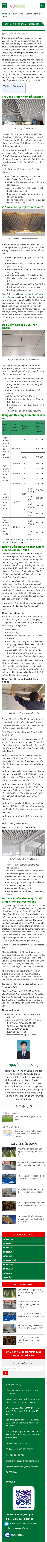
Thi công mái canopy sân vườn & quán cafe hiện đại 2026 (29, 1340)
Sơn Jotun (7, 1252)
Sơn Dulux (8, 1248)
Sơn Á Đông (8, 1256)
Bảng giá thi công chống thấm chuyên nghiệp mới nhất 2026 (29, 1304)
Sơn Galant (8, 1264)
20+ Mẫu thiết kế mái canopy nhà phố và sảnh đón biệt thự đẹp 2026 (31, 1219)
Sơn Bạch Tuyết (10, 1260)
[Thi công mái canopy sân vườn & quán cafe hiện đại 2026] (9, 1206)
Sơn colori (8, 1239)
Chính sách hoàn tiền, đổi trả (19, 1528)
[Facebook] (16, 1106)
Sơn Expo (7, 1243)
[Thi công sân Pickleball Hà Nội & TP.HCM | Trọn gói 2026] (9, 1179)
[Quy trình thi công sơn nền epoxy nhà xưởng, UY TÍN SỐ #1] (9, 1152)
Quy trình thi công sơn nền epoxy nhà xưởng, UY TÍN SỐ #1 (30, 1152)
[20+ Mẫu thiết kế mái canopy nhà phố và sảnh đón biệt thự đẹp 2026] (9, 1219)
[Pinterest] (23, 1106)
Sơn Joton (8, 1273)
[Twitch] (20, 1106)
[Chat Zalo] (6, 1523)
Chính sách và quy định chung (19, 1519)
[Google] (31, 1106)
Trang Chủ (6, 13)
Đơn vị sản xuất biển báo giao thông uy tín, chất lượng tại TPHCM (28, 1134)
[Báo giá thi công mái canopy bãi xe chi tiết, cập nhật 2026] (9, 1192)
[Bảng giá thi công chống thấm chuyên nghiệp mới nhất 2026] (9, 1165)
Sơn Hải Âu (8, 1269)
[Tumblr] (27, 1106)
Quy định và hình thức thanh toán (21, 1524)
